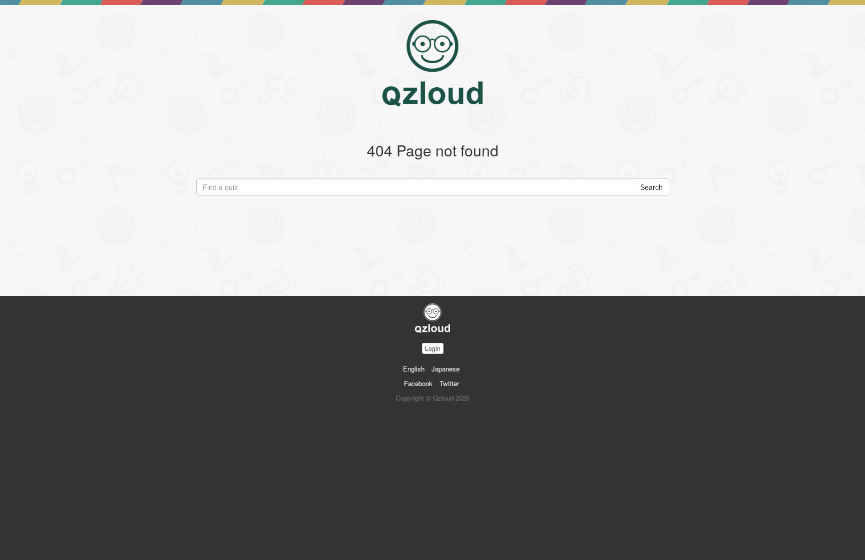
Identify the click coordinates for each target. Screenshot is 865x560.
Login (433, 348)
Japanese (445, 369)
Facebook (418, 383)
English (413, 369)
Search (651, 187)
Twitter (449, 383)
